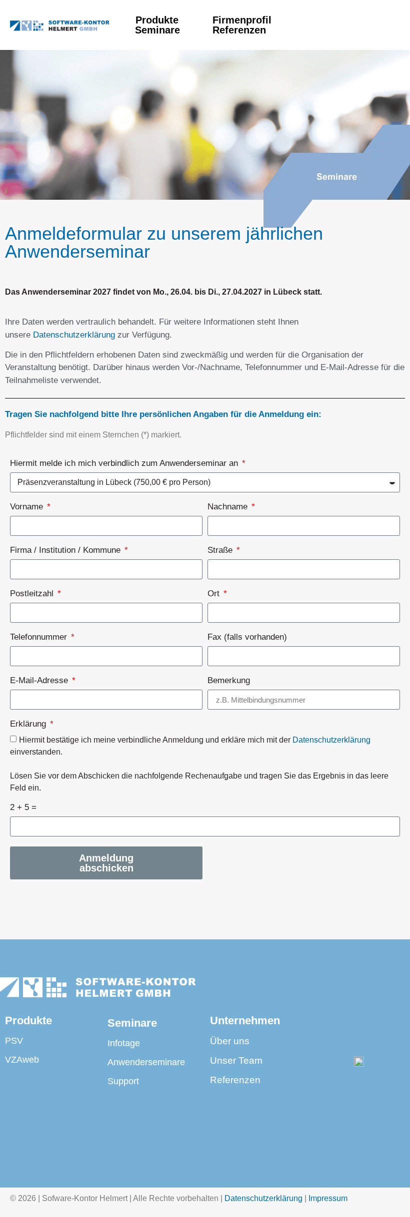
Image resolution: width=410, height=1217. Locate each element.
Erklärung (29, 724)
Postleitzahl (33, 593)
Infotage (124, 1043)
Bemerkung (229, 680)
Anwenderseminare (146, 1062)
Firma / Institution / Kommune (66, 550)
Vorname (28, 506)
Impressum (328, 1198)
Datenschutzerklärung (74, 335)
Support (123, 1081)
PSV (14, 1041)
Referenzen (242, 30)
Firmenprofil (242, 20)
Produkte (157, 20)
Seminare (157, 30)
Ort (215, 593)
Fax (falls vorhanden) (247, 637)
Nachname (229, 506)
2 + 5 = (23, 807)
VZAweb (22, 1060)
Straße (221, 550)
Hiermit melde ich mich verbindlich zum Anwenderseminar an (125, 463)
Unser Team (236, 1060)
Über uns (230, 1041)
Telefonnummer (40, 637)
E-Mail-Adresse (40, 680)
